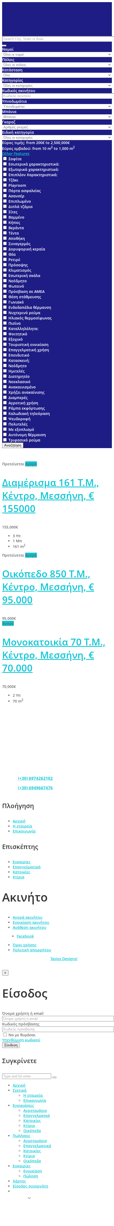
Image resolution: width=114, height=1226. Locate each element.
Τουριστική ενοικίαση (28, 344)
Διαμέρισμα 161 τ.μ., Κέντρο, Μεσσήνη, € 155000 (50, 495)
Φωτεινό (16, 286)
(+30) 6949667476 (35, 787)
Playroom (17, 185)
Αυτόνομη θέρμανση (27, 434)
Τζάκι (13, 180)
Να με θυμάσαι (21, 1034)
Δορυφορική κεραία (26, 249)
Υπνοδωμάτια (14, 101)
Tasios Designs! (63, 958)
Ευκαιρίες (21, 861)
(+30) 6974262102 (35, 778)
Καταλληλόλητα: (23, 328)
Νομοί (8, 49)
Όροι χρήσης (25, 944)
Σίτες (12, 211)
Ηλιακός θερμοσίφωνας (30, 317)
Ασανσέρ (16, 195)
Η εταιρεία (22, 826)
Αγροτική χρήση (23, 402)
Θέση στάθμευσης (24, 296)
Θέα (12, 254)
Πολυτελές (18, 424)
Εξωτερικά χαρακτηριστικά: (33, 169)
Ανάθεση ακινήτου (29, 927)
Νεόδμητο (17, 280)
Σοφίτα (14, 158)
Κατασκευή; (19, 360)
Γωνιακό (16, 302)
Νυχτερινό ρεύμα (24, 312)
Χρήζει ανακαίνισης (26, 392)
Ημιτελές (16, 371)
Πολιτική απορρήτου (32, 949)
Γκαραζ (8, 121)
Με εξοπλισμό (21, 429)
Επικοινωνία (24, 831)
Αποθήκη (16, 238)
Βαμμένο (16, 217)
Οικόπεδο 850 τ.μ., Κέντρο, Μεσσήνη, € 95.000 (48, 586)
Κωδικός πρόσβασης (21, 1023)
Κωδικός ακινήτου (18, 90)
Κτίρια (18, 877)
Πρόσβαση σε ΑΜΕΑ (26, 291)
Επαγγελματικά (27, 866)
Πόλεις (8, 59)
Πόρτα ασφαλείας (24, 190)
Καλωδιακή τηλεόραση (29, 413)
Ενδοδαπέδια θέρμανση (29, 307)
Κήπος (14, 222)
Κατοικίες (21, 871)
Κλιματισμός (19, 270)
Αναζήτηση (12, 445)
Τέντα (13, 233)
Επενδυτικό (18, 355)
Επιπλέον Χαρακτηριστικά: (33, 174)
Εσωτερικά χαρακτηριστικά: (33, 164)
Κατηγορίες (12, 80)
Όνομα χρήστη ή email (22, 1013)
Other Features (15, 153)
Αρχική (19, 821)
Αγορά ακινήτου (27, 917)
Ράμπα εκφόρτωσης (26, 408)
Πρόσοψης (18, 264)
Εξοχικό (15, 339)
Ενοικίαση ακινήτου (31, 922)
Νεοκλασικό (19, 381)
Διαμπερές (18, 397)
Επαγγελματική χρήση (28, 349)
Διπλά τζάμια (20, 206)
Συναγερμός (19, 243)
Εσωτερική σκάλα (24, 275)
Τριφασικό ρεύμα (24, 440)
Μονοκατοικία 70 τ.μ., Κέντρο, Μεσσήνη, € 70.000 (54, 654)
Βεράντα (16, 227)
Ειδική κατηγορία (18, 132)
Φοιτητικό (17, 333)
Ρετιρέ (14, 259)
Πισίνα (14, 323)
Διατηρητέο (19, 376)
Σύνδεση (10, 1045)
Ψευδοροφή (19, 418)
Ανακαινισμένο (22, 386)
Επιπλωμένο (19, 201)
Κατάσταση (12, 69)
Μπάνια (9, 111)
